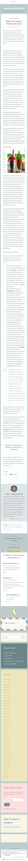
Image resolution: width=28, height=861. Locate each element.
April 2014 (6, 745)
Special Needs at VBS (14, 546)
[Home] (10, 848)
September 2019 (8, 687)
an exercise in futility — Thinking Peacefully (13, 661)
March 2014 (7, 748)
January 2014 (7, 753)
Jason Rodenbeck (11, 595)
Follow (6, 804)
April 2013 (6, 777)
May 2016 (6, 732)
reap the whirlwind (8, 655)
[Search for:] (14, 637)
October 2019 (7, 684)
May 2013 (6, 774)
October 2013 (7, 761)
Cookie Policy (7, 855)
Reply (4, 572)
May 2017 (6, 711)
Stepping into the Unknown (10, 653)
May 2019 (6, 695)
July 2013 (6, 769)
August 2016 (7, 724)
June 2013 (6, 771)
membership (19, 527)
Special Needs (7, 529)
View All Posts (14, 518)
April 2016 (6, 734)
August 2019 (7, 690)
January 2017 (7, 719)
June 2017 (6, 708)
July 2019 (6, 692)
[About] (14, 848)
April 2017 (6, 713)
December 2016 (7, 721)
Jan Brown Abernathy (10, 563)
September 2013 (8, 764)
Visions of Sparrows (8, 658)
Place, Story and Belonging (10, 663)
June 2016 (6, 729)
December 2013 (7, 756)
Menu (15, 2)
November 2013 (8, 758)
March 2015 (7, 737)
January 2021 (7, 682)
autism (10, 524)
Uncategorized (14, 18)
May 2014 (6, 742)
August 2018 (7, 700)
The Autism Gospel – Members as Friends (14, 538)
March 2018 (7, 705)
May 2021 (6, 679)
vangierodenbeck (14, 8)
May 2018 (6, 703)
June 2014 (6, 740)
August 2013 (7, 766)
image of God (11, 527)
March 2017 (7, 716)
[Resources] (18, 848)
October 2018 (7, 697)
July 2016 (6, 727)
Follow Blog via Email (13, 787)
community (15, 524)
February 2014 (7, 750)
